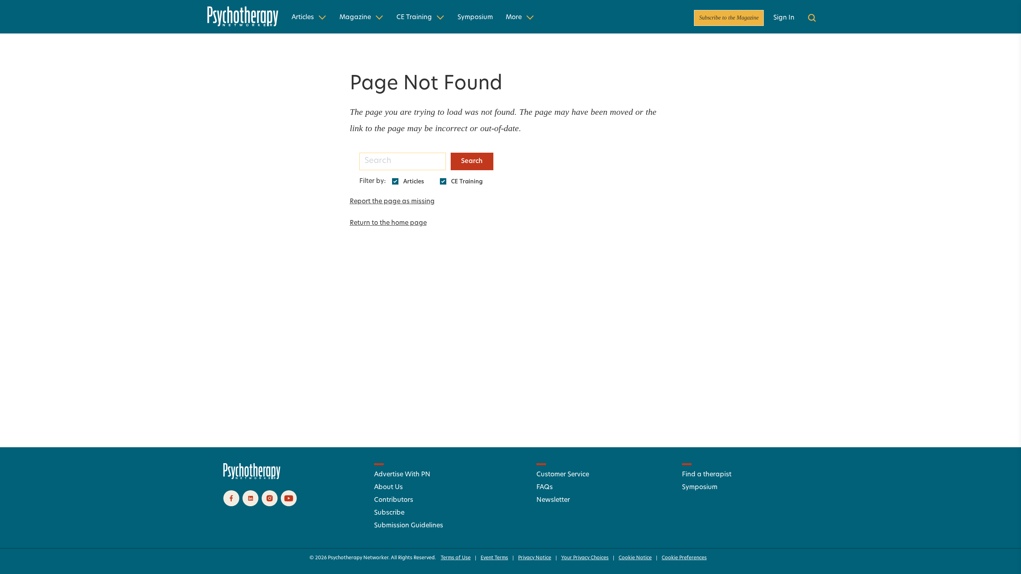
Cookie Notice (635, 558)
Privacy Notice (534, 558)
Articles (303, 17)
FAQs (544, 487)
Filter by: (372, 181)
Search (472, 161)
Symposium (475, 17)
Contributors (393, 500)
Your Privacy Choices (585, 558)
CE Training (414, 17)
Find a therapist (706, 475)
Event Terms (494, 558)
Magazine (355, 17)
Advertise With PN (402, 475)
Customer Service (562, 475)
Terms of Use (456, 558)
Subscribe (389, 513)
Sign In (783, 18)
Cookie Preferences (684, 558)
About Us (388, 487)
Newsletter (553, 500)
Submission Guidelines (408, 526)
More (514, 17)
